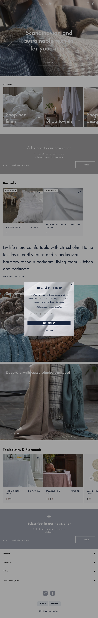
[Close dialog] (71, 284)
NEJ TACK (49, 330)
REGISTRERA (49, 323)
